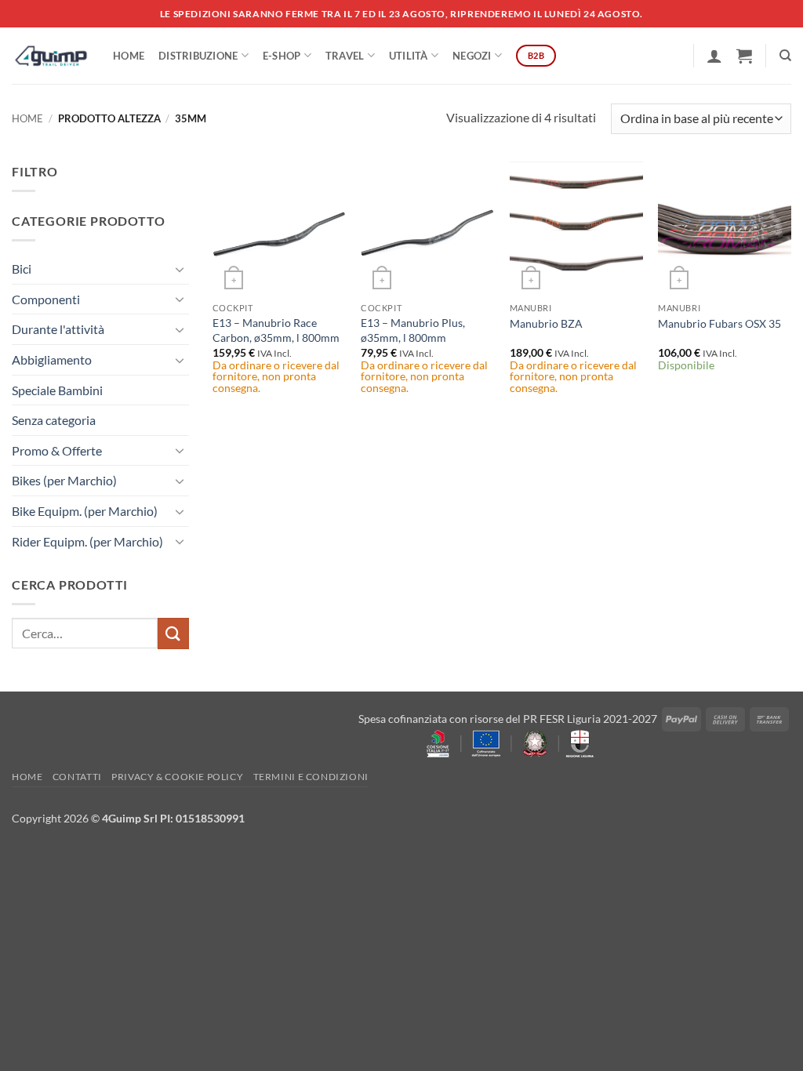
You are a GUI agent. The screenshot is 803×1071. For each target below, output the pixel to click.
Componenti (46, 299)
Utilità (408, 55)
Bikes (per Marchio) (64, 480)
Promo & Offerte (57, 450)
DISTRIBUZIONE (198, 55)
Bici (21, 268)
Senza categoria (54, 419)
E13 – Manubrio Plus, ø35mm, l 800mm (413, 330)
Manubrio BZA (546, 323)
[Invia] (173, 633)
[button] (714, 55)
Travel (345, 55)
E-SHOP (282, 55)
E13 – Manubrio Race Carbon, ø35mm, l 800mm (276, 330)
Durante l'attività (58, 328)
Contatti (77, 776)
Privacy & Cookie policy (177, 776)
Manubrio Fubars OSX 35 (719, 323)
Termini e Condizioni (311, 776)
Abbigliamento (52, 359)
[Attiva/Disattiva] (179, 269)
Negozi (472, 55)
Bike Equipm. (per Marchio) (85, 510)
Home (128, 55)
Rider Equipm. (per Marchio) (87, 541)
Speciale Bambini (57, 390)
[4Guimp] (50, 55)
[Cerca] (785, 56)
